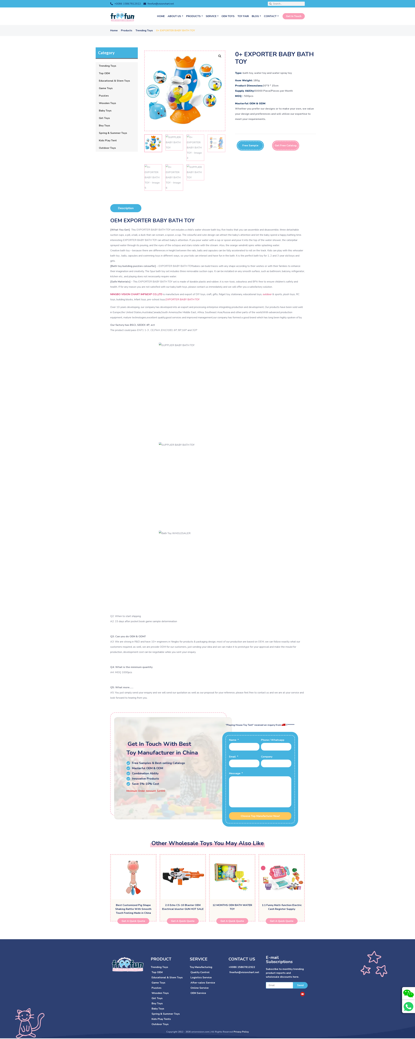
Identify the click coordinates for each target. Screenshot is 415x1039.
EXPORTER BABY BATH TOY (183, 299)
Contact (270, 16)
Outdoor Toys (107, 148)
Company (266, 756)
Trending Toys (144, 30)
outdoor (267, 294)
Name (233, 740)
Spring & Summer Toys (113, 133)
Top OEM (104, 73)
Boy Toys (104, 125)
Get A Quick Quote (133, 921)
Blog (255, 16)
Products (193, 16)
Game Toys (106, 88)
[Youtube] (302, 994)
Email (233, 756)
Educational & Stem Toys (114, 81)
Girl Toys (104, 118)
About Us (174, 16)
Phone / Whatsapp (272, 740)
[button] (220, 56)
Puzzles (104, 96)
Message (235, 773)
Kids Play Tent (108, 140)
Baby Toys (105, 110)
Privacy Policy (241, 1031)
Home (161, 16)
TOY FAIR (243, 16)
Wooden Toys (107, 103)
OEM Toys (228, 16)
